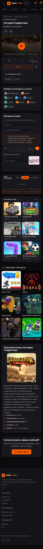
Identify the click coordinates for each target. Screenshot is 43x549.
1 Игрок (10, 102)
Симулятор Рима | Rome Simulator (11, 339)
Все (36, 199)
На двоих (34, 9)
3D (20, 98)
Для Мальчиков (13, 93)
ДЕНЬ (17, 177)
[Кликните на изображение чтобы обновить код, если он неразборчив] (34, 160)
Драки (27, 93)
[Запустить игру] (21, 46)
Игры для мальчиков (20, 17)
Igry (17, 3)
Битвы (10, 98)
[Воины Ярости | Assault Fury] (31, 304)
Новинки (25, 9)
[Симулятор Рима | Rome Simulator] (11, 327)
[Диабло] (31, 280)
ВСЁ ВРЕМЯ (34, 177)
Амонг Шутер (6, 315)
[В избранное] (6, 31)
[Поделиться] (11, 31)
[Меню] (4, 3)
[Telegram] (3, 540)
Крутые (29, 98)
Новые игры (6, 497)
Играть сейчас (22, 452)
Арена (22, 102)
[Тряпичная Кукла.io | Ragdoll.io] (31, 327)
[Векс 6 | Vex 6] (11, 280)
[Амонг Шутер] (11, 304)
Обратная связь (7, 512)
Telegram (5, 524)
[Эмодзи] (29, 149)
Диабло (25, 292)
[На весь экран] (21, 61)
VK (2, 527)
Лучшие (4, 503)
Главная (4, 9)
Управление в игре (14, 74)
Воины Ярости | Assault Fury (31, 315)
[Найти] (26, 3)
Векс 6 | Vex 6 (6, 292)
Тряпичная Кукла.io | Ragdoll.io (31, 339)
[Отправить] (37, 148)
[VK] (8, 540)
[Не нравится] (37, 66)
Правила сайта (7, 515)
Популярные (14, 9)
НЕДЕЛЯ (25, 177)
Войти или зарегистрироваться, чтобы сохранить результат (21, 192)
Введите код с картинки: (12, 154)
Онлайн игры (8, 17)
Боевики (11, 107)
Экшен (32, 102)
